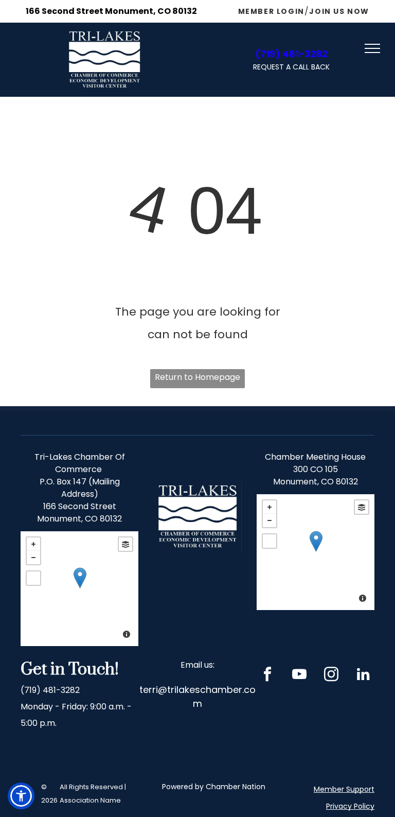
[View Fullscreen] (33, 578)
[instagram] (331, 675)
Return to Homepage (197, 377)
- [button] (33, 557)
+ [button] (33, 544)
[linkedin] (363, 675)
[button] (21, 796)
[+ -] (79, 588)
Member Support (344, 789)
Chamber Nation (235, 786)
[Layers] (125, 544)
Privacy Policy (350, 806)
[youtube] (300, 675)
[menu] (372, 48)
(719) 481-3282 (50, 690)
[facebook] (268, 675)
